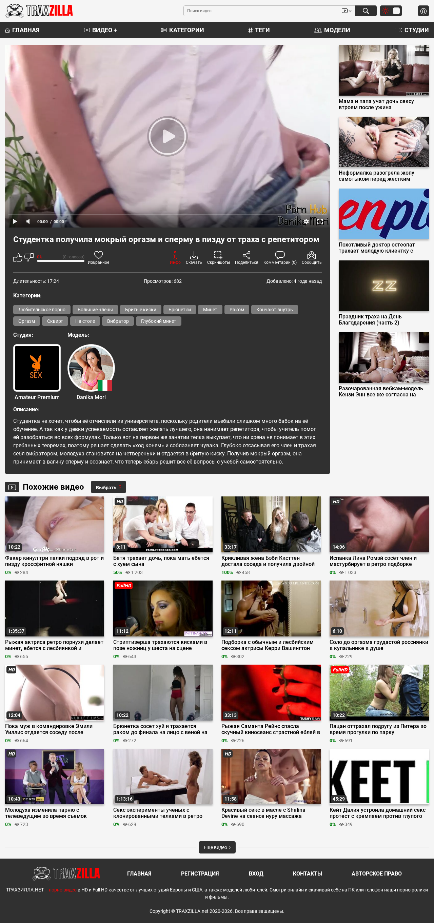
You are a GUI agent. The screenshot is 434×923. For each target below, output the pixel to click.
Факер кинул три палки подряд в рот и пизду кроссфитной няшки (54, 561)
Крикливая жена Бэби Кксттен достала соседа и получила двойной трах (268, 561)
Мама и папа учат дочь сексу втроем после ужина (376, 104)
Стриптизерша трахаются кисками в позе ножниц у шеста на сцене (160, 645)
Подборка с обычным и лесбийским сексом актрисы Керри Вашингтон (267, 645)
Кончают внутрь (274, 309)
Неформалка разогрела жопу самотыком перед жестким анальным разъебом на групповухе (376, 176)
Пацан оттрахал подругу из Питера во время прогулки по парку (378, 729)
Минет (210, 309)
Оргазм (26, 321)
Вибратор (118, 321)
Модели (337, 30)
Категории (186, 30)
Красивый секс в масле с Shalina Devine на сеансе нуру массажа (263, 813)
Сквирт (55, 321)
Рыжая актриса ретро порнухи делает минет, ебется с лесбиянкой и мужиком (54, 645)
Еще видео (216, 847)
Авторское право (377, 873)
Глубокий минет (158, 321)
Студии (417, 30)
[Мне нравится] (17, 258)
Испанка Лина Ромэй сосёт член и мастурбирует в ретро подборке (373, 561)
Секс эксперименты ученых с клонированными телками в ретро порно (157, 813)
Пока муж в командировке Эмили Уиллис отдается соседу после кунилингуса (49, 729)
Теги (262, 30)
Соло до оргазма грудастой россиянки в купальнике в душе (379, 645)
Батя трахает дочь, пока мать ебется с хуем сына (161, 561)
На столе (85, 321)
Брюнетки (180, 309)
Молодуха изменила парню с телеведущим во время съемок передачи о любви (46, 813)
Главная (26, 30)
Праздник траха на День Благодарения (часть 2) (370, 320)
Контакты (307, 873)
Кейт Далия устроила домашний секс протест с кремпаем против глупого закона (378, 813)
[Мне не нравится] (29, 258)
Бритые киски (140, 309)
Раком (237, 309)
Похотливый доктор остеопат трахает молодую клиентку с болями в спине (377, 248)
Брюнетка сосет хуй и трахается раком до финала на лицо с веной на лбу (160, 729)
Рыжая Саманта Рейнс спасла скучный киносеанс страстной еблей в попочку (270, 729)
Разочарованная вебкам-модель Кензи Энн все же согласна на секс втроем (381, 392)
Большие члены (95, 309)
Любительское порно (41, 309)
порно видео (63, 889)
